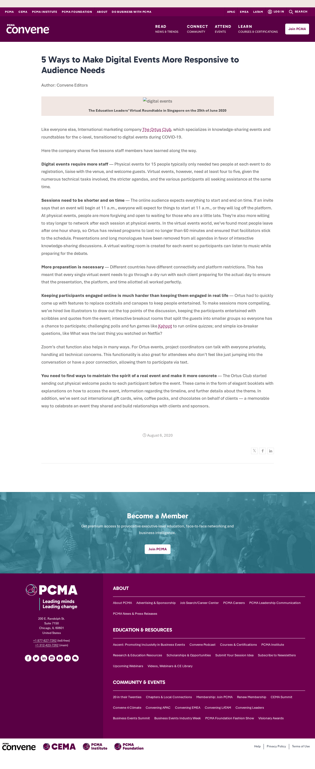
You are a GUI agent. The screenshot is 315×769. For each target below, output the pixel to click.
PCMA (9, 12)
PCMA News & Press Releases (135, 614)
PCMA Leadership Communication (275, 603)
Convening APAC (158, 708)
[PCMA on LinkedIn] (43, 658)
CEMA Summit (281, 697)
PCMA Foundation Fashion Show (229, 718)
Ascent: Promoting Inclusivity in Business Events (149, 645)
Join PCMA (297, 29)
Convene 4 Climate (127, 708)
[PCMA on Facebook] (28, 658)
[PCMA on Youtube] (59, 658)
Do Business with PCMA (131, 12)
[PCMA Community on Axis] (75, 658)
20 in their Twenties (127, 697)
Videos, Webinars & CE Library (170, 666)
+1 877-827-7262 (45, 641)
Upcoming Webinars (128, 666)
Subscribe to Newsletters (277, 655)
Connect (197, 28)
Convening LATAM (218, 708)
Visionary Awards (271, 718)
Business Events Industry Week (177, 718)
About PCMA (122, 603)
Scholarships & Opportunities (189, 655)
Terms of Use (301, 746)
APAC (231, 12)
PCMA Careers (234, 603)
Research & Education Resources (137, 655)
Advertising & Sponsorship (156, 603)
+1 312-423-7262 (47, 645)
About (102, 12)
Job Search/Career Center (199, 603)
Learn (258, 28)
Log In (278, 11)
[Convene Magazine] (28, 29)
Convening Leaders (250, 708)
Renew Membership (251, 697)
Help (257, 746)
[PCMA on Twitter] (35, 658)
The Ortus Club (156, 129)
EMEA (244, 12)
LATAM (258, 12)
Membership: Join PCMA (214, 697)
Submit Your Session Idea (234, 655)
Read (166, 28)
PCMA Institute (44, 12)
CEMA (23, 12)
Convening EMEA (187, 708)
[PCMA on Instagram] (51, 658)
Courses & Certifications (238, 645)
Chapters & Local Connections (169, 697)
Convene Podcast (202, 645)
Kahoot (165, 326)
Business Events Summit (131, 718)
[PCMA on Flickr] (67, 658)
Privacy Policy (276, 746)
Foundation (77, 12)
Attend (223, 28)
